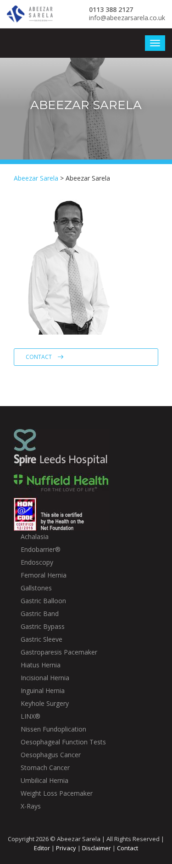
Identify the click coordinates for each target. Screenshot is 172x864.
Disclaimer (96, 848)
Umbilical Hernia (44, 780)
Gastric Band (40, 613)
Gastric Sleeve (41, 639)
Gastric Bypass (43, 626)
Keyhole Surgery (45, 703)
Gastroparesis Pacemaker (59, 652)
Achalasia (35, 536)
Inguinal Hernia (43, 690)
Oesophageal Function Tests (63, 741)
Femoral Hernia (44, 575)
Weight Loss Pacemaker (57, 793)
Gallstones (36, 587)
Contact (39, 357)
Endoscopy (37, 562)
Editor (42, 848)
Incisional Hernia (45, 677)
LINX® (30, 716)
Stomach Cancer (45, 767)
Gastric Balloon (43, 600)
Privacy (66, 848)
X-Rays (31, 806)
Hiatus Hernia (41, 664)
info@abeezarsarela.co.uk (127, 17)
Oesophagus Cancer (51, 754)
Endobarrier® (41, 549)
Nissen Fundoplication (53, 729)
